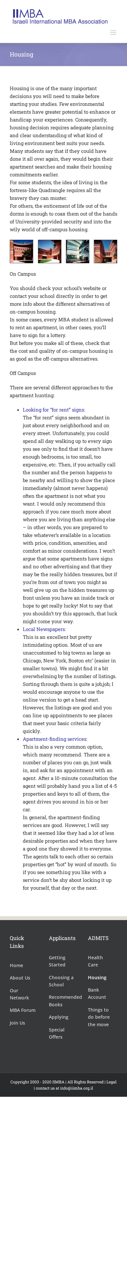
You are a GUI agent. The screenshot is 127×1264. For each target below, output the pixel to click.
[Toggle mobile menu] (113, 32)
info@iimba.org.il (76, 1088)
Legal (111, 1081)
